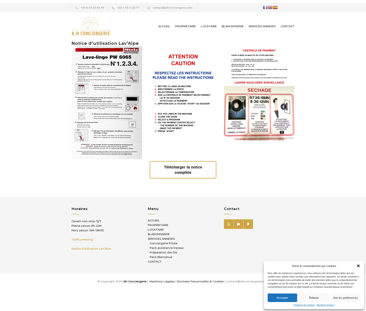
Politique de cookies (304, 305)
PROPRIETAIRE (185, 26)
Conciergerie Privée (163, 243)
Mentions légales (325, 305)
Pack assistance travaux (167, 248)
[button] (358, 266)
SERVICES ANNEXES (262, 26)
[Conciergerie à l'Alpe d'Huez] (106, 26)
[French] (265, 8)
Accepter (282, 297)
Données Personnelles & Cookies (201, 281)
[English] (270, 8)
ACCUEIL (164, 26)
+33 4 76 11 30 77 (128, 7)
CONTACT (288, 26)
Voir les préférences (345, 297)
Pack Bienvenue (161, 257)
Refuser (314, 297)
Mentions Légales (162, 281)
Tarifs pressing (82, 239)
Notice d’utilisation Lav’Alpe (91, 248)
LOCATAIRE (209, 26)
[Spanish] (275, 8)
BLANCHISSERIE (233, 26)
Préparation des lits (163, 252)
